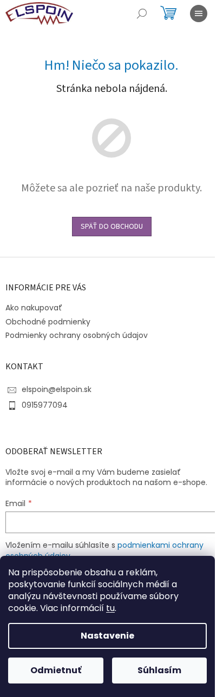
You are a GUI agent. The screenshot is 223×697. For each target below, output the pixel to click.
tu (110, 608)
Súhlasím (159, 670)
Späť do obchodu (112, 226)
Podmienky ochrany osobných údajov (76, 335)
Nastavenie (107, 635)
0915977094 (45, 405)
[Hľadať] (142, 13)
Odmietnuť (55, 670)
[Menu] (198, 13)
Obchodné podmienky (47, 321)
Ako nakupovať (33, 307)
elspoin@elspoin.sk (56, 389)
